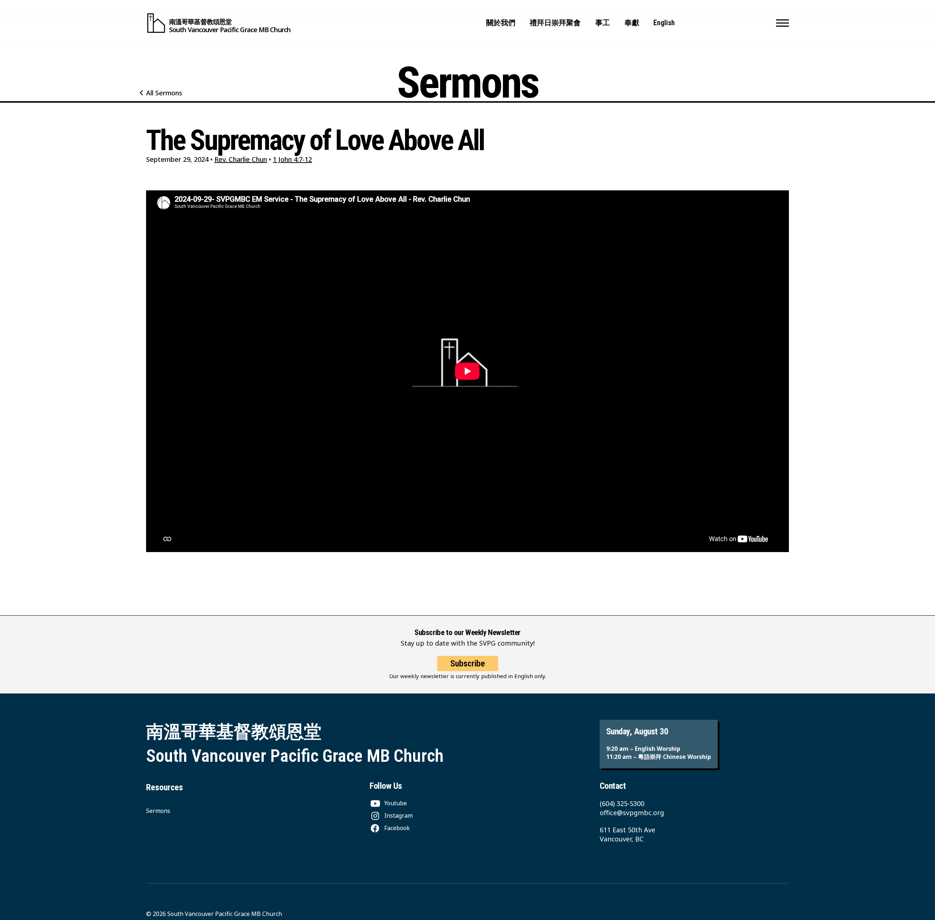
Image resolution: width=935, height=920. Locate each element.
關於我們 (500, 23)
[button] (782, 23)
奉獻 (632, 23)
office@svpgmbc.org (632, 812)
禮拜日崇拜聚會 (555, 23)
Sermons (158, 811)
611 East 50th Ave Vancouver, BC (627, 834)
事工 (602, 23)
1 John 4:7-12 (292, 159)
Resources (164, 787)
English (664, 23)
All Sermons (164, 93)
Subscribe (467, 663)
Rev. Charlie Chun (240, 159)
